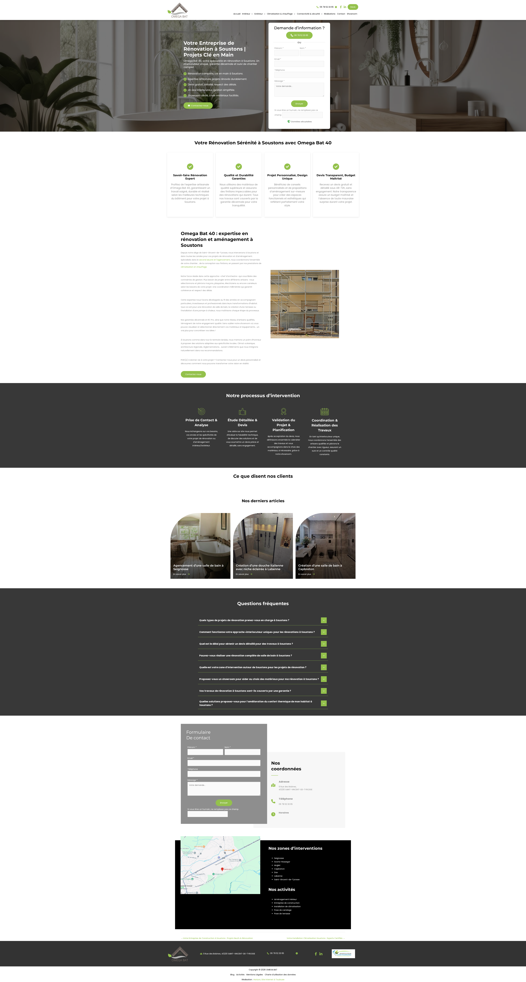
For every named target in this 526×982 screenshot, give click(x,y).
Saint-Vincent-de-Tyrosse (287, 879)
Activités (240, 974)
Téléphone (280, 70)
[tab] (263, 620)
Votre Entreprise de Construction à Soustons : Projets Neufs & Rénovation (217, 938)
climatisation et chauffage (194, 267)
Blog (232, 974)
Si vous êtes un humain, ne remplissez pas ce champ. (213, 809)
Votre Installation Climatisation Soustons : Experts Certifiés (316, 938)
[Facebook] (316, 954)
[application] (251, 14)
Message (280, 81)
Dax (276, 872)
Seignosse (279, 858)
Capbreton (279, 868)
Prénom (279, 48)
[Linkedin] (321, 954)
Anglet (277, 865)
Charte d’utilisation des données (280, 974)
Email (278, 59)
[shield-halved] (289, 121)
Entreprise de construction (287, 903)
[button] (247, 13)
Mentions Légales (254, 974)
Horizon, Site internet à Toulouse (269, 979)
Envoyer (299, 103)
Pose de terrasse (282, 913)
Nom (303, 48)
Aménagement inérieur (285, 899)
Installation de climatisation (287, 906)
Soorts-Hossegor (282, 861)
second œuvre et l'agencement (214, 259)
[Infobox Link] (291, 786)
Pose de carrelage (282, 910)
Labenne (278, 876)
